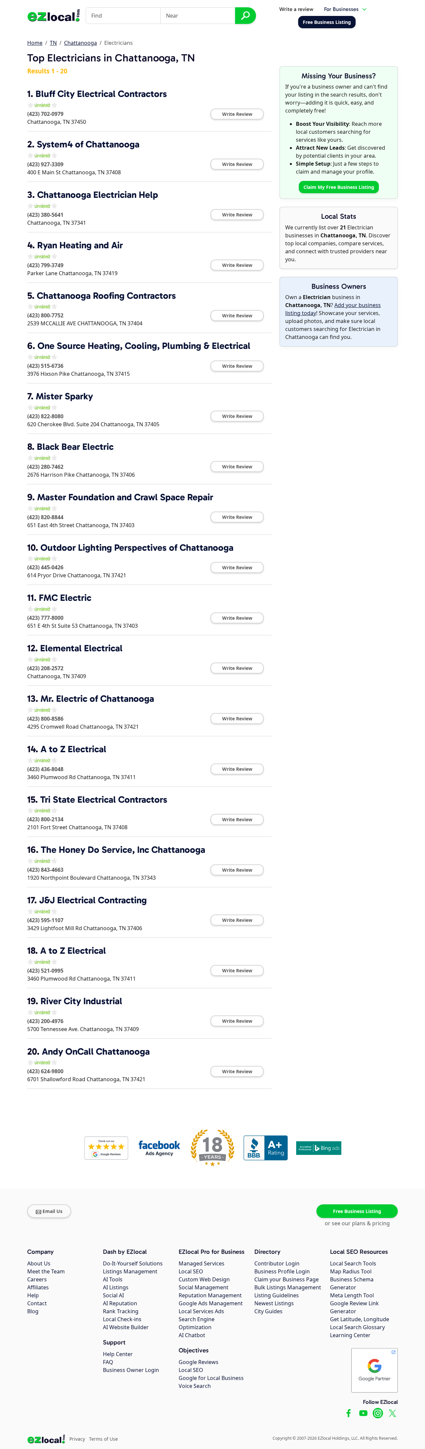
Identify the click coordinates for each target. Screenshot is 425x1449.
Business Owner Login (131, 1370)
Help (33, 1295)
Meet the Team (46, 1271)
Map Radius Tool (351, 1271)
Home (34, 42)
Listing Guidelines (276, 1295)
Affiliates (38, 1287)
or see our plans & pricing (357, 1223)
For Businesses (341, 9)
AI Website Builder (126, 1327)
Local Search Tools (353, 1263)
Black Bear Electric (75, 446)
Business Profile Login (282, 1271)
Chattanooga (80, 42)
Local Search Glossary (357, 1327)
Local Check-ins (122, 1319)
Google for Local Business (211, 1378)
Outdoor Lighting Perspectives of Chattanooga (137, 547)
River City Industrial (81, 1001)
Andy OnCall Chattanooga (96, 1051)
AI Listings (115, 1287)
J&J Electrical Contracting (93, 900)
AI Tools (113, 1279)
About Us (38, 1263)
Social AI (113, 1295)
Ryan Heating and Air (80, 245)
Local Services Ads (201, 1311)
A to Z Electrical (73, 749)
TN (53, 42)
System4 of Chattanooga (88, 144)
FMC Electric (65, 597)
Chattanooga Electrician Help (97, 194)
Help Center (118, 1354)
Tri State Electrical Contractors (103, 799)
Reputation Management (210, 1295)
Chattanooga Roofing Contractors (106, 295)
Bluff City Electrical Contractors (101, 93)
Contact (37, 1303)
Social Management (203, 1287)
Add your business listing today (333, 309)
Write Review (237, 114)
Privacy (77, 1439)
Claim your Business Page (286, 1279)
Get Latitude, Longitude (359, 1319)
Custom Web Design (204, 1279)
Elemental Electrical (81, 648)
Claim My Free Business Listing (338, 187)
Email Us (52, 1211)
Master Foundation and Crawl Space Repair (125, 497)
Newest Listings (274, 1303)
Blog (33, 1311)
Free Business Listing (357, 1211)
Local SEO (191, 1271)
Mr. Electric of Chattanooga (97, 698)
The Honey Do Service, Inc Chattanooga (123, 849)
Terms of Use (103, 1439)
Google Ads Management (211, 1303)
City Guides (268, 1311)
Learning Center (350, 1335)
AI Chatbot (192, 1335)
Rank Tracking (120, 1311)
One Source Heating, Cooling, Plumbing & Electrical (144, 345)
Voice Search (195, 1386)
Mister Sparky (64, 396)
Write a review (296, 9)
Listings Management (130, 1271)
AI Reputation (120, 1303)
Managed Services (201, 1263)
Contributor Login (276, 1263)
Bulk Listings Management (287, 1287)
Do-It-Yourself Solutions (133, 1263)
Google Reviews (198, 1362)
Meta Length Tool (352, 1295)
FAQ (108, 1362)
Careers (37, 1279)
